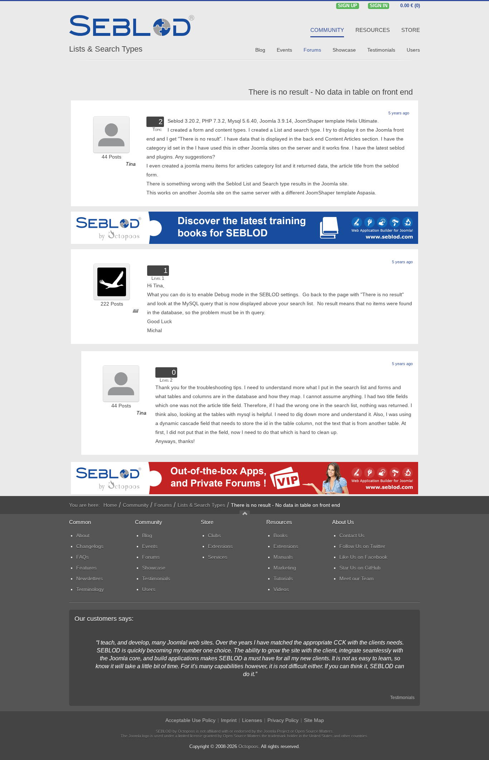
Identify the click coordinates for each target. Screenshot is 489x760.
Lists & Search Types (105, 48)
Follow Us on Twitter (362, 546)
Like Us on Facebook (363, 557)
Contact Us (351, 535)
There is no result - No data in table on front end (330, 92)
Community (136, 505)
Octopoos (248, 746)
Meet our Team (356, 578)
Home (110, 505)
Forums (163, 505)
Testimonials (402, 697)
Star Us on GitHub (360, 568)
